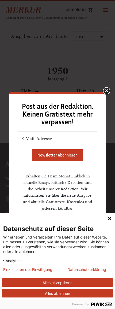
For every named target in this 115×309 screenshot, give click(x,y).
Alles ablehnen (57, 293)
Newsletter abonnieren (57, 155)
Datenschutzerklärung (86, 269)
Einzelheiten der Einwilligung (27, 269)
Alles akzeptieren (57, 282)
